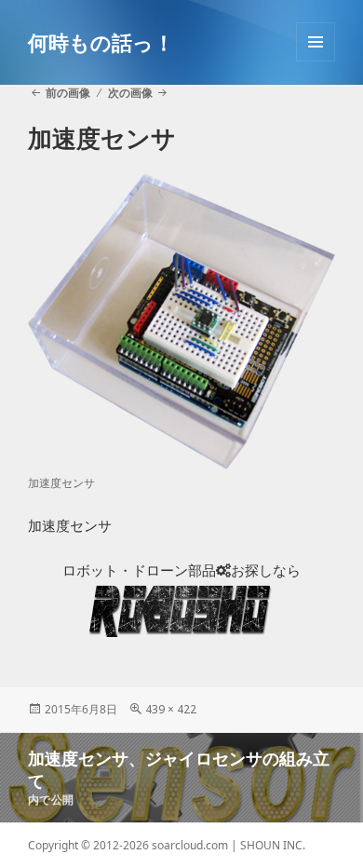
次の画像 (130, 93)
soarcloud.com (190, 845)
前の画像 (68, 93)
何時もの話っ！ (101, 42)
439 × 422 (170, 709)
